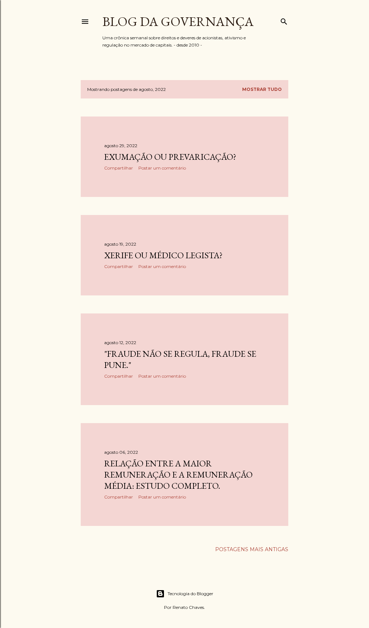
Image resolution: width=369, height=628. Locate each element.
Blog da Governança (178, 21)
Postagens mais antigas (251, 549)
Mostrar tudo (262, 89)
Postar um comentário (162, 168)
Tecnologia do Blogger (190, 593)
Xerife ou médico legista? (163, 255)
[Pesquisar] (284, 20)
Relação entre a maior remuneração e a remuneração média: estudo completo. (178, 474)
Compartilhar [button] (118, 168)
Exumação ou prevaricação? (170, 156)
